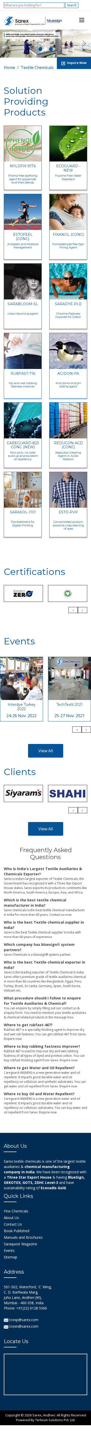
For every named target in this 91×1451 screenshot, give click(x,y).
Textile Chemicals (37, 67)
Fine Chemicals (16, 1211)
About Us (11, 1217)
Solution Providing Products (26, 101)
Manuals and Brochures (23, 1237)
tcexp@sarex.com (23, 1319)
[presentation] (73, 610)
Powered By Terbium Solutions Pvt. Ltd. (45, 1420)
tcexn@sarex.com (23, 1326)
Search (72, 5)
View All (45, 751)
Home (9, 67)
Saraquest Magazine (20, 1244)
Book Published (16, 1230)
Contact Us (13, 1224)
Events (9, 1250)
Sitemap (10, 1257)
